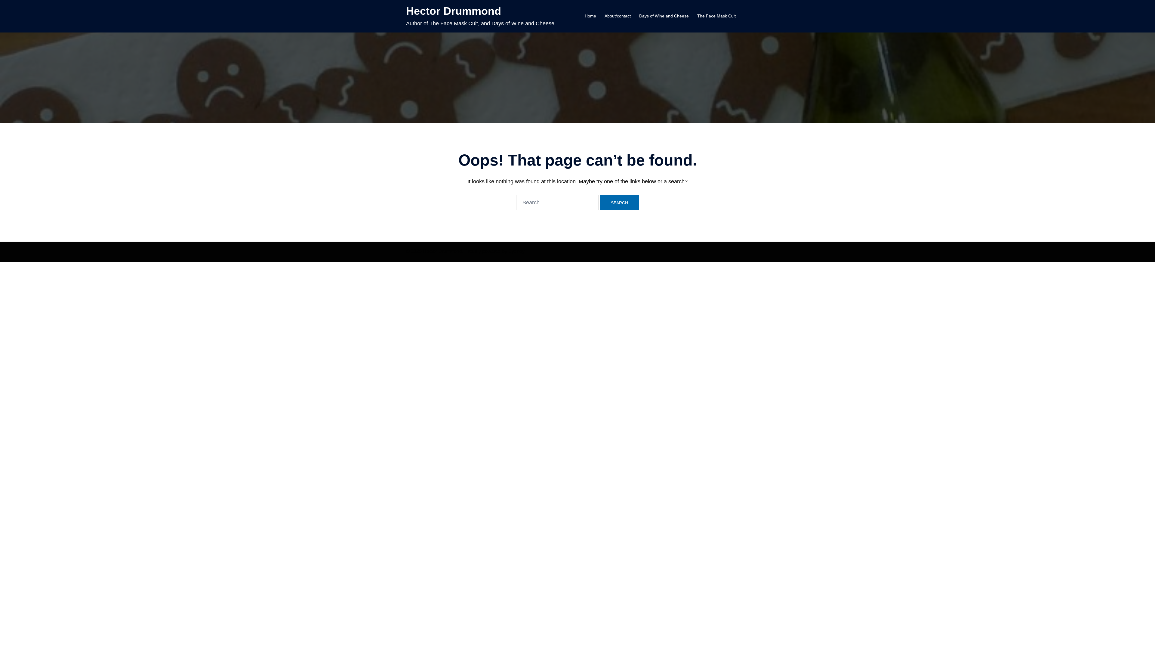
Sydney (516, 251)
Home (590, 16)
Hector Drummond (453, 11)
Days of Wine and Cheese (664, 16)
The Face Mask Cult (716, 16)
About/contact (618, 16)
